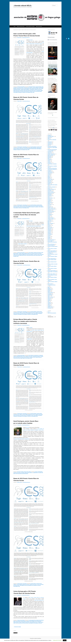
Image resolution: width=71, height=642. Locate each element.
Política (22, 471)
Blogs (49, 158)
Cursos (49, 174)
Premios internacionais (51, 258)
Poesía (49, 236)
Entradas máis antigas (17, 626)
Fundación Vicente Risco (35, 88)
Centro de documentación (52, 312)
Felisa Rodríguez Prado (27, 88)
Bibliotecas (49, 156)
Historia (49, 203)
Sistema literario (50, 292)
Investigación (50, 214)
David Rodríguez (40, 471)
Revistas (49, 290)
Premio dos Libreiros (51, 239)
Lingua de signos (50, 217)
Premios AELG (50, 240)
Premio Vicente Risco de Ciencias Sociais (19, 91)
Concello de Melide (25, 147)
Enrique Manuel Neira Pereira (20, 356)
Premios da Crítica (51, 245)
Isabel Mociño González (16, 89)
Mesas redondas (50, 223)
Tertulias (49, 300)
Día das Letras (50, 179)
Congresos (49, 170)
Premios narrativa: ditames (52, 266)
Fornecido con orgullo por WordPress (35, 638)
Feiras (49, 196)
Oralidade (49, 230)
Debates (49, 177)
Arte (48, 145)
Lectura (49, 215)
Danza (49, 175)
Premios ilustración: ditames (52, 256)
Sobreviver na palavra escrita (30, 91)
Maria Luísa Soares (35, 253)
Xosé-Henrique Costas (28, 358)
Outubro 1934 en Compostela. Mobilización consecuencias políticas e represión (25, 254)
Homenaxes (50, 204)
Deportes (49, 178)
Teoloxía (49, 299)
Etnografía (49, 194)
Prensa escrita (50, 283)
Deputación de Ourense (20, 88)
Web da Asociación (39, 26)
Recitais (49, 288)
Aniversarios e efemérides (52, 139)
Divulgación (50, 182)
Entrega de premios (51, 189)
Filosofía (49, 199)
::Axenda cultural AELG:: (22, 5)
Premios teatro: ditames (51, 273)
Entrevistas (19, 471)
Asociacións (50, 151)
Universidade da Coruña (29, 313)
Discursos (49, 181)
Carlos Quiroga (17, 621)
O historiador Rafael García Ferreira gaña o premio (26, 215)
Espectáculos (50, 193)
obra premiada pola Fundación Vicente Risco (21, 438)
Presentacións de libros (51, 284)
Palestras (49, 232)
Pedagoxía (49, 233)
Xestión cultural (50, 306)
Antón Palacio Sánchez (31, 86)
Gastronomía (50, 202)
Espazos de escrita (51, 192)
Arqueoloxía (50, 142)
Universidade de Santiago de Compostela (19, 92)
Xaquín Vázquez (22, 358)
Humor (49, 205)
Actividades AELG (51, 136)
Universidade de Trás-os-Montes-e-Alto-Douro (24, 314)
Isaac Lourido (41, 88)
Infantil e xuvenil (50, 207)
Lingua (49, 216)
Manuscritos (50, 221)
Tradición (49, 302)
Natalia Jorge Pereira (16, 90)
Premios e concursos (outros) (52, 246)
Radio (49, 287)
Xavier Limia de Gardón (36, 255)
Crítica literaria (50, 172)
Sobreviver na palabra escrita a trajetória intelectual (34, 357)
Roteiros (49, 291)
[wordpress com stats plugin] (15, 633)
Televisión (49, 298)
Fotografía (49, 200)
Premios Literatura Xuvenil (52, 261)
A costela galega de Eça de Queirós (33, 620)
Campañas (49, 159)
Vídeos (49, 304)
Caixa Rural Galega (38, 86)
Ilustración (49, 206)
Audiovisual (50, 152)
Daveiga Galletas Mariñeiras (32, 147)
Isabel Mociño (29, 338)
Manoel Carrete (29, 253)
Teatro (49, 295)
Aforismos (49, 137)
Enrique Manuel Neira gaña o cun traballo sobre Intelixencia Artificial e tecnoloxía (25, 321)
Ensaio (49, 188)
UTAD (33, 92)
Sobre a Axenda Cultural (20, 26)
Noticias (49, 226)
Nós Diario (30, 39)
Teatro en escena (50, 297)
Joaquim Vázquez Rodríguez (25, 89)
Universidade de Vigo (29, 92)
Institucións (50, 210)
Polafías (49, 237)
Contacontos (50, 171)
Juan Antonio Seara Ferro (33, 622)
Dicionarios (49, 180)
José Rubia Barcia (32, 89)
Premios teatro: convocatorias (52, 271)
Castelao (36, 471)
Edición (49, 183)
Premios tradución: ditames (52, 277)
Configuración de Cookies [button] (57, 640)
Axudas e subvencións (51, 153)
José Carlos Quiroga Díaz (39, 600)
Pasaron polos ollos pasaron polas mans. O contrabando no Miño (33, 90)
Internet (49, 213)
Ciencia (49, 160)
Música (49, 224)
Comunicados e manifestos (52, 163)
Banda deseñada (50, 155)
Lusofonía (49, 219)
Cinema (49, 161)
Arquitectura (50, 144)
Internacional (50, 212)
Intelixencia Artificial (51, 211)
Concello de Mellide (35, 87)
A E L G (49, 311)
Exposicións (50, 195)
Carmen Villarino (30, 252)
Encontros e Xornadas (51, 186)
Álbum (49, 138)
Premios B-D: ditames (51, 244)
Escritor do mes (50, 191)
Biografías (49, 157)
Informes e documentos (51, 208)
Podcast (49, 235)
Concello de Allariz (20, 87)
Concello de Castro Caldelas (28, 87)
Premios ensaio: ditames (21, 86)
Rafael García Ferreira (23, 255)
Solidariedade (50, 294)
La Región (30, 327)
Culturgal (49, 173)
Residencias (50, 289)
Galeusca (49, 201)
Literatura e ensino (51, 218)
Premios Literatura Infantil (52, 259)
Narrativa (49, 225)
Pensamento (50, 234)
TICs (48, 301)
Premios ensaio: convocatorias (22, 146)
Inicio (14, 26)
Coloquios (49, 162)
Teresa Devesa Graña (38, 91)
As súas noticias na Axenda (30, 26)
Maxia (49, 222)
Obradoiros (49, 229)
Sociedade (49, 293)
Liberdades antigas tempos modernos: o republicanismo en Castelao (31, 472)
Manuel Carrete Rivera (38, 89)
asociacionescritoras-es (25, 37)
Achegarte (49, 135)
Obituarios (49, 228)
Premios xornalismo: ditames (52, 281)
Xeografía (49, 305)
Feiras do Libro (50, 197)
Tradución (49, 303)
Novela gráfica (50, 227)
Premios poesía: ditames (52, 270)
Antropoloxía (50, 141)
